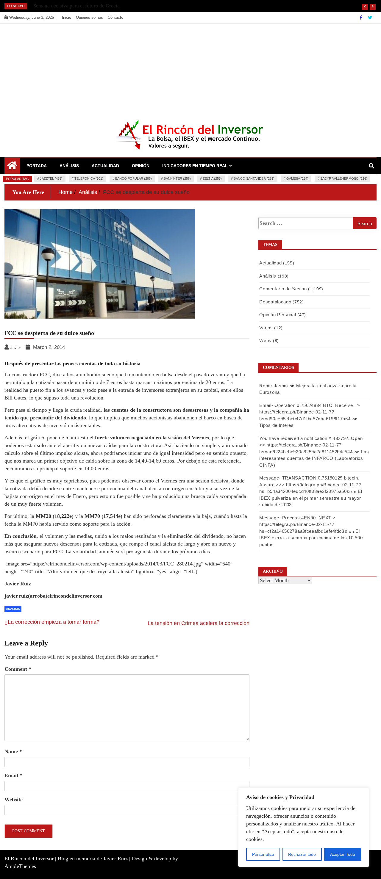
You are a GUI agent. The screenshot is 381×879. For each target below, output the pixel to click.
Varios (266, 327)
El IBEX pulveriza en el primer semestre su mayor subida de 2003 (310, 498)
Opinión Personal (277, 314)
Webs (265, 340)
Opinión (140, 165)
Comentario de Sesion (283, 288)
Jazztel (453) (51, 178)
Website (13, 800)
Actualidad (105, 165)
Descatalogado (275, 301)
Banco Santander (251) (254, 178)
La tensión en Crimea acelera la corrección (198, 623)
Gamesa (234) (297, 178)
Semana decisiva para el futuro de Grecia (76, 6)
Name (13, 751)
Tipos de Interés (276, 425)
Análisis (69, 165)
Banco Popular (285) (133, 178)
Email (13, 775)
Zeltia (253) (212, 178)
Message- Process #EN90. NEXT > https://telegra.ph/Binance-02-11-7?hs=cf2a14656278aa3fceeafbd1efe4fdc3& (303, 524)
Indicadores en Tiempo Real (195, 165)
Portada (36, 165)
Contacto (115, 17)
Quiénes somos (89, 17)
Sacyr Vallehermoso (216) (343, 178)
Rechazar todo (302, 854)
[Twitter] (370, 17)
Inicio (66, 17)
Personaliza (263, 854)
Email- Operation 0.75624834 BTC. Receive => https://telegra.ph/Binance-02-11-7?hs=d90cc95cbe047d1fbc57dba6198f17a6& (309, 412)
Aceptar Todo (342, 854)
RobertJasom (273, 385)
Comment (17, 669)
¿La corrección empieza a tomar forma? (51, 622)
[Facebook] (361, 17)
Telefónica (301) (88, 178)
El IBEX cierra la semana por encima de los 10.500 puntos (311, 538)
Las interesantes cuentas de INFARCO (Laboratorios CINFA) (314, 458)
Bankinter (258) (177, 178)
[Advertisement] (190, 68)
